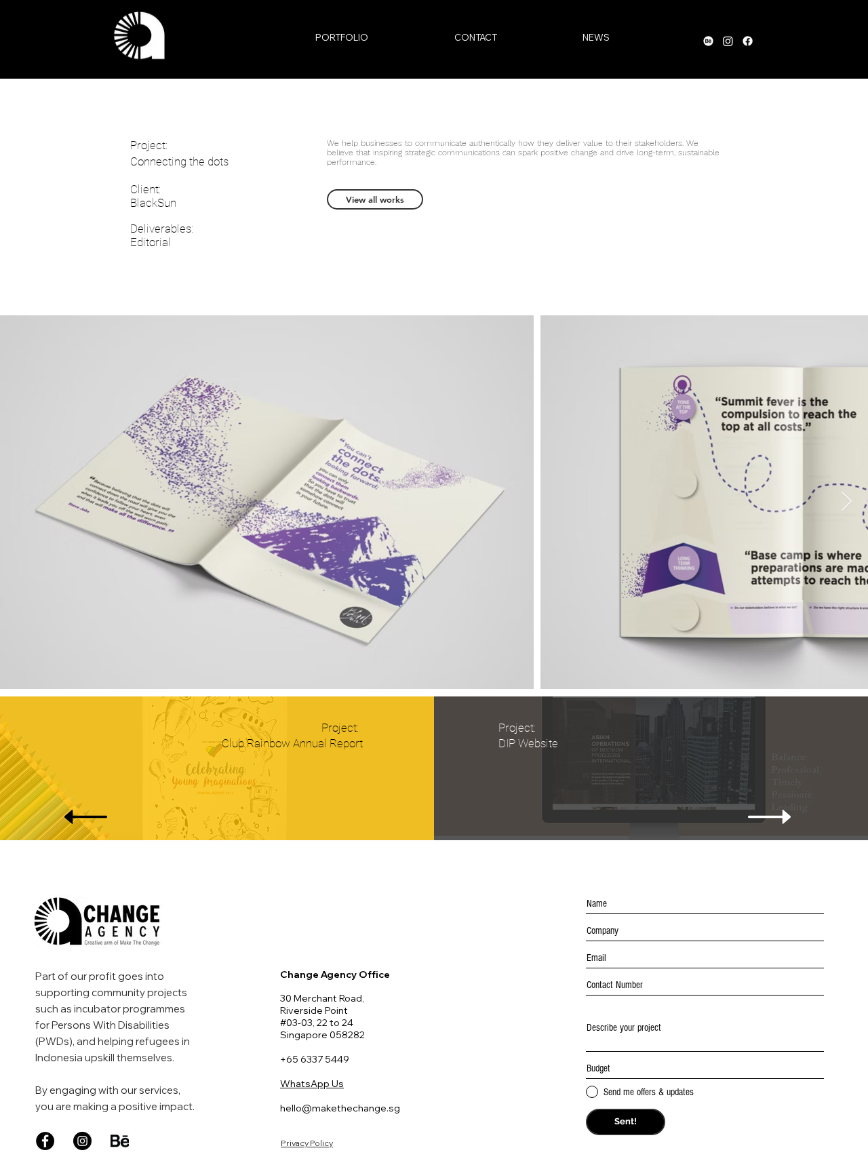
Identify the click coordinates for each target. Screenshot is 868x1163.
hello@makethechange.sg (340, 1108)
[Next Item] (846, 502)
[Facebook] (45, 1141)
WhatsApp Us (312, 1084)
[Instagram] (82, 1141)
